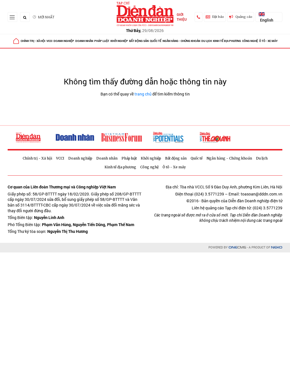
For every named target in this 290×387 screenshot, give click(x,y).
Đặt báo (218, 17)
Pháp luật (101, 41)
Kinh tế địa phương (227, 41)
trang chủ (143, 94)
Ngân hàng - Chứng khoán (181, 41)
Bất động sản (139, 41)
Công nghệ (250, 41)
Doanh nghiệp (64, 41)
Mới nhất (46, 17)
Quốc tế (155, 41)
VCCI (49, 41)
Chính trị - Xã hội (33, 41)
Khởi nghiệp (119, 41)
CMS (237, 247)
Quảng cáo (243, 17)
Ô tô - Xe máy (268, 41)
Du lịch (206, 41)
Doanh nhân (84, 41)
